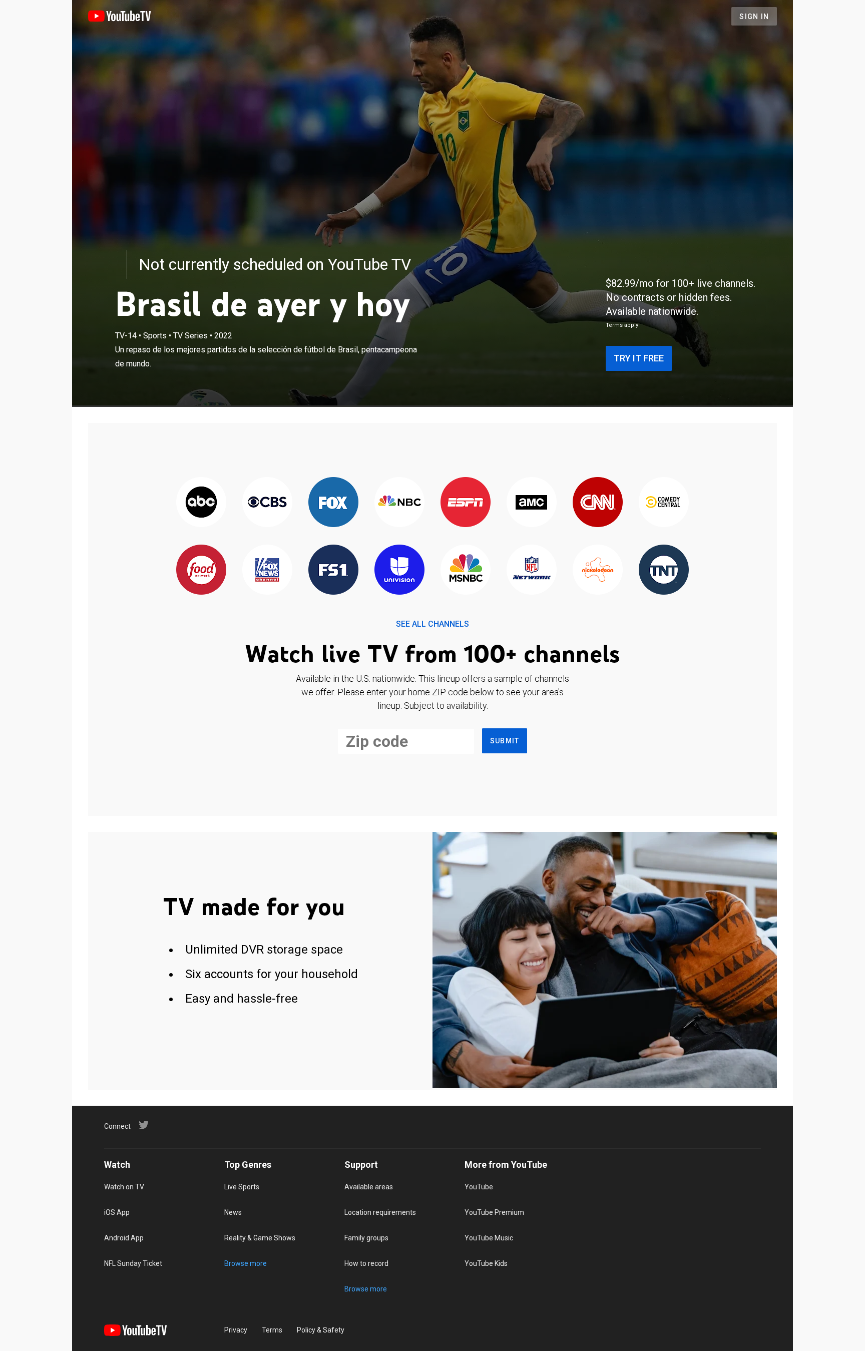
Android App (124, 1238)
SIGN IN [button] (754, 17)
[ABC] (201, 503)
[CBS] (267, 503)
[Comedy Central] (664, 503)
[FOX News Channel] (267, 570)
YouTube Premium (494, 1212)
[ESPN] (465, 503)
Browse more (245, 1263)
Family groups (366, 1238)
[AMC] (532, 503)
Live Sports (241, 1187)
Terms (272, 1330)
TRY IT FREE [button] (639, 358)
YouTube (479, 1187)
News (233, 1212)
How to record (366, 1263)
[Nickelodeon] (598, 570)
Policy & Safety (320, 1330)
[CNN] (598, 503)
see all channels (432, 624)
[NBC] (399, 503)
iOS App (117, 1212)
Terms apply (622, 325)
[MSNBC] (465, 570)
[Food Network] (201, 570)
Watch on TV (124, 1187)
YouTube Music (489, 1238)
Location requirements (380, 1212)
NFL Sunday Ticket (133, 1263)
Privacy (235, 1330)
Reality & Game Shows (259, 1238)
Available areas (368, 1187)
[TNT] (664, 570)
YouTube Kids (486, 1263)
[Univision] (399, 570)
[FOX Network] (333, 503)
